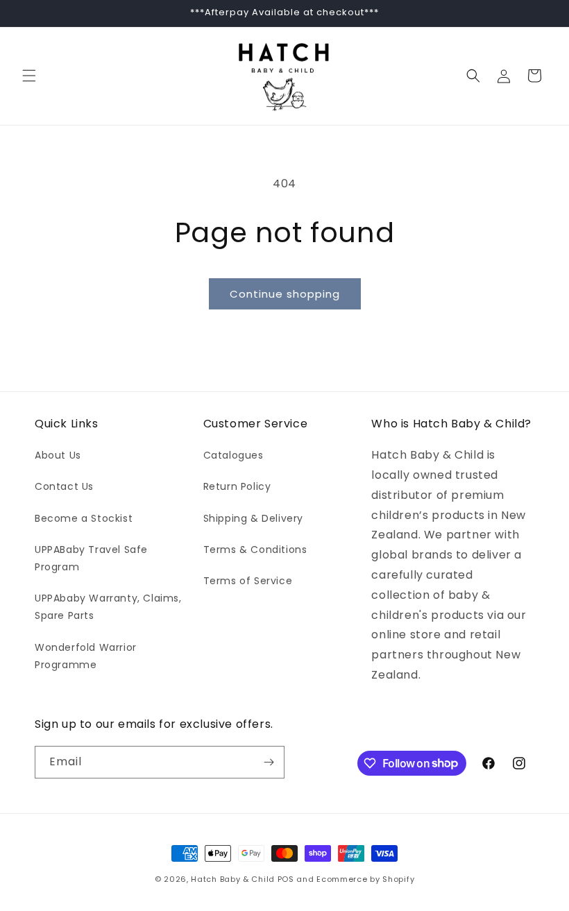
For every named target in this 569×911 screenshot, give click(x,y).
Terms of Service (248, 581)
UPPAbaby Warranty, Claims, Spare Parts (108, 606)
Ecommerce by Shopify (365, 879)
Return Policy (237, 486)
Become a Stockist (84, 518)
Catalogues (233, 455)
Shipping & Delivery (253, 518)
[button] (29, 75)
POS (286, 879)
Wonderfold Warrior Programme (86, 656)
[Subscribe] (268, 762)
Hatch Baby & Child (233, 879)
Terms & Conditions (255, 549)
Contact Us (64, 486)
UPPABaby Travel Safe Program (91, 558)
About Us (58, 455)
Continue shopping (285, 294)
